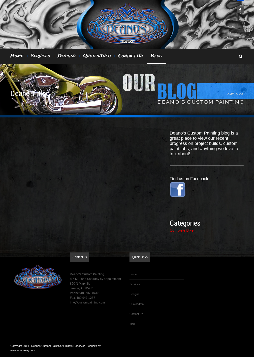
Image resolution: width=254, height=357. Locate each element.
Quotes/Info (97, 56)
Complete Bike (181, 230)
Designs (67, 56)
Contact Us (130, 56)
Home (16, 56)
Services (40, 56)
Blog (156, 56)
